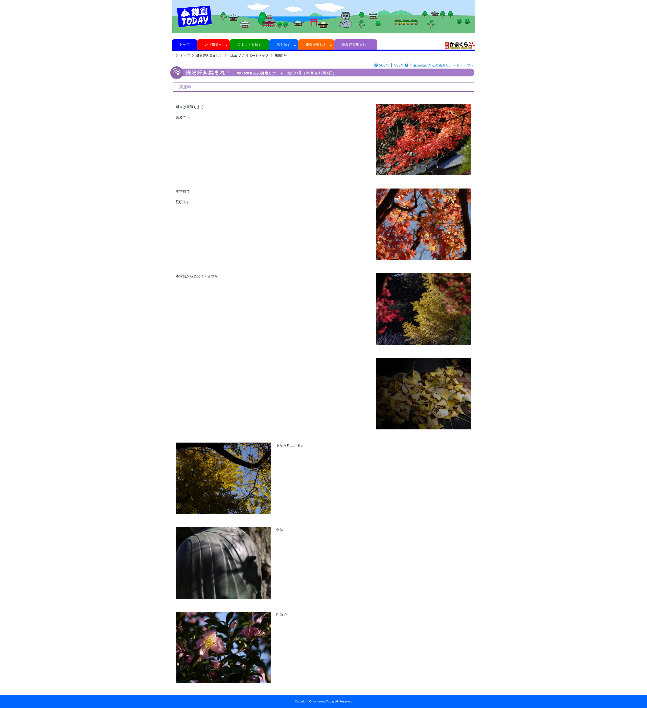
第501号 (281, 55)
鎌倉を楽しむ (316, 44)
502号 (399, 65)
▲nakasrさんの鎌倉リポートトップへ (443, 65)
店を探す (283, 44)
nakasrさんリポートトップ (248, 55)
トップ (184, 44)
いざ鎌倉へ (213, 44)
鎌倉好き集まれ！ (355, 44)
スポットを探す (249, 44)
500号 (384, 65)
